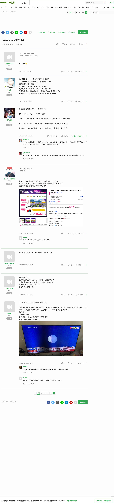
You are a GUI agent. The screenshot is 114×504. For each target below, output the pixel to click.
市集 (96, 7)
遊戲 (47, 7)
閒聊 (87, 7)
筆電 (15, 7)
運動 (65, 7)
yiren (25, 237)
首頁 (2, 7)
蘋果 (24, 7)
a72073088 (9, 64)
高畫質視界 (13, 11)
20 (73, 12)
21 (76, 12)
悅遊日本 (102, 7)
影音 (29, 7)
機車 (38, 7)
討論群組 (23, 3)
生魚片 (9, 90)
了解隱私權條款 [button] (72, 501)
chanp (25, 366)
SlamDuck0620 (9, 179)
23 (83, 12)
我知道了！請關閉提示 (104, 501)
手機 (6, 7)
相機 (11, 7)
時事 (92, 7)
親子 (56, 7)
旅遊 (78, 7)
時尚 (60, 7)
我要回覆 (83, 32)
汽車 (33, 7)
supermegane (9, 263)
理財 (83, 7)
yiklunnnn (26, 153)
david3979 (9, 288)
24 (86, 12)
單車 (42, 7)
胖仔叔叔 (9, 120)
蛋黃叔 (9, 313)
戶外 (69, 7)
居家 (51, 7)
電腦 (20, 7)
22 (80, 12)
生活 (74, 7)
